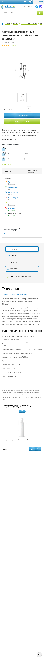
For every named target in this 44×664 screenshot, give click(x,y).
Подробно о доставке (11, 234)
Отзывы (14, 262)
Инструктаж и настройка (21, 276)
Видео (13, 255)
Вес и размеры (15, 269)
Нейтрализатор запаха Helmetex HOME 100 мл (19, 440)
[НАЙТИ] (40, 13)
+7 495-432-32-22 (27, 7)
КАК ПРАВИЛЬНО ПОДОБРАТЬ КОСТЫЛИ (17, 295)
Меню (40, 2)
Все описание (5, 164)
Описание (14, 249)
